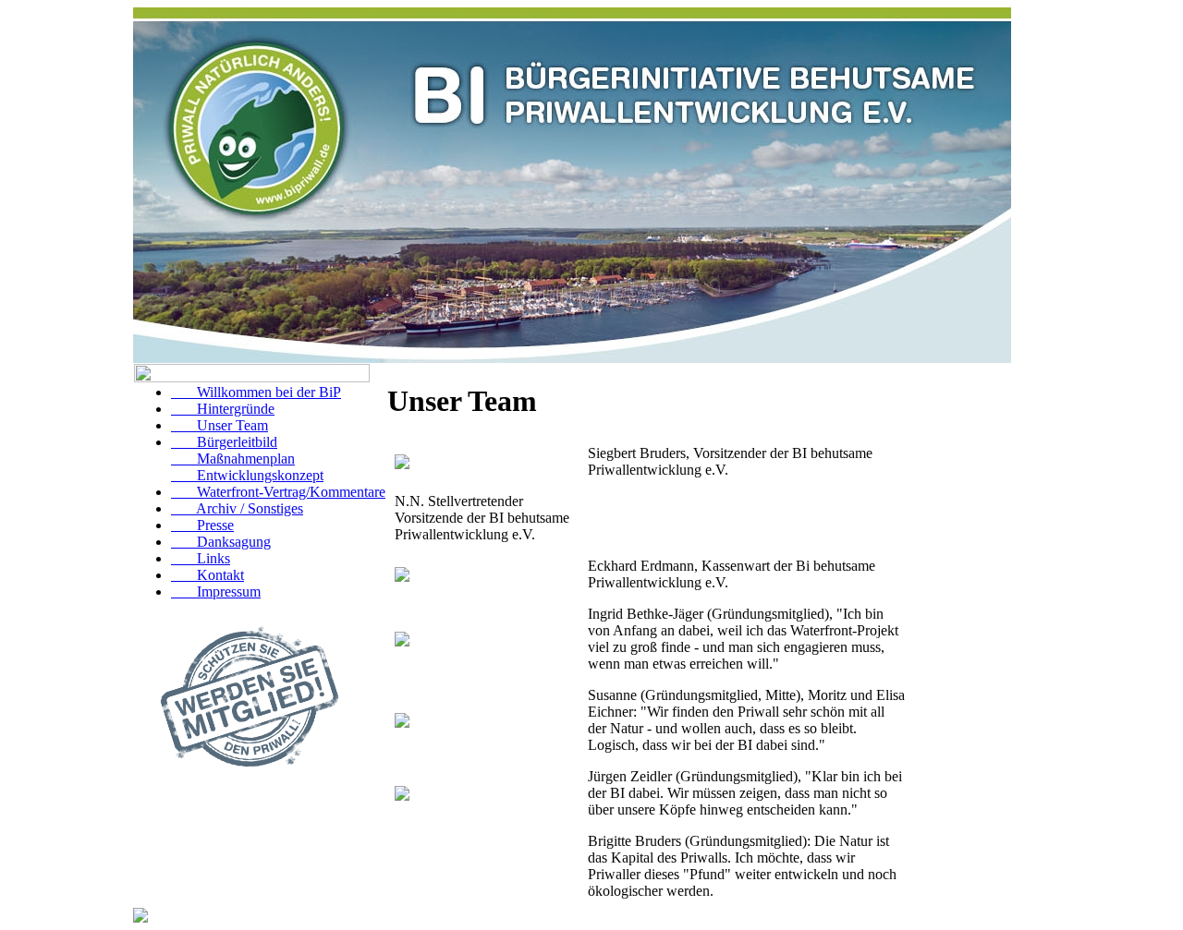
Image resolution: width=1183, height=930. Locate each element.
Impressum (216, 591)
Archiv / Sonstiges (237, 508)
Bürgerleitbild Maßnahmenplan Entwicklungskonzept (247, 458)
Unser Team (219, 425)
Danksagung (221, 542)
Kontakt (207, 575)
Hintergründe (222, 409)
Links (200, 558)
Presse (202, 525)
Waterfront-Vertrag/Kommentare (278, 492)
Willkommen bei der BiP (256, 392)
